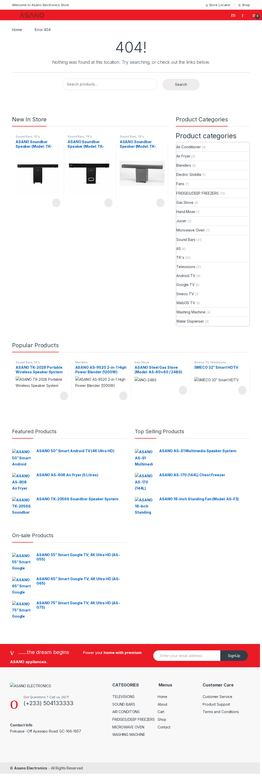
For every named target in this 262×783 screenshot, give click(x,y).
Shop (246, 5)
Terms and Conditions (221, 712)
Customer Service (217, 696)
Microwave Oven (190, 230)
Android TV (185, 275)
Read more (56, 202)
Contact (164, 727)
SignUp (234, 655)
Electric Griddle (188, 174)
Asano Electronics (31, 768)
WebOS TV (185, 303)
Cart (161, 712)
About (162, 704)
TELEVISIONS (123, 696)
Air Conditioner (188, 147)
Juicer (181, 221)
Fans (180, 184)
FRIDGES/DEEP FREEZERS (197, 193)
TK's (37, 136)
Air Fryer (183, 156)
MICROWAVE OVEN (128, 727)
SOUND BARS (123, 704)
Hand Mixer (185, 211)
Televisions (185, 266)
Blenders (183, 165)
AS (178, 248)
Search (234, 15)
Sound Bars (24, 136)
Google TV (185, 284)
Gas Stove (184, 202)
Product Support (216, 704)
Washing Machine (190, 312)
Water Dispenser (190, 321)
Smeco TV (185, 294)
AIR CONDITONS (126, 712)
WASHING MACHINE (128, 734)
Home (17, 29)
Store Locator (220, 5)
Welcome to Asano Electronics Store (40, 5)
